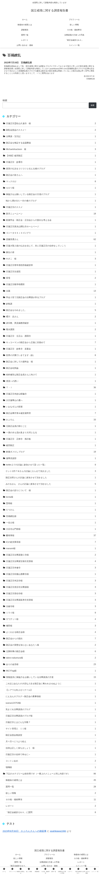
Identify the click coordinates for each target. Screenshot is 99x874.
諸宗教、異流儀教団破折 (51, 323)
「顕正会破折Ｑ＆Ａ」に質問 (51, 812)
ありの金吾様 (51, 664)
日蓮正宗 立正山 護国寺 (51, 336)
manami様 (51, 548)
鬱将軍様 (51, 535)
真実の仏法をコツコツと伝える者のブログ (51, 168)
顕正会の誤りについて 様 (51, 490)
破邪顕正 (51, 445)
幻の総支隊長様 (51, 542)
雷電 (51, 278)
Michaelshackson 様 (51, 149)
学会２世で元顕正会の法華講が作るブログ (51, 297)
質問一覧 (51, 786)
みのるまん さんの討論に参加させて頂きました (51, 484)
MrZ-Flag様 (51, 671)
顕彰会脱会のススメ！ (51, 130)
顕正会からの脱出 (51, 638)
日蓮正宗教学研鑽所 (51, 284)
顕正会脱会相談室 (51, 735)
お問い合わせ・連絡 (49, 866)
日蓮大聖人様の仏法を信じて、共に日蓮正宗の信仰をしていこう (51, 246)
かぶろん (51, 419)
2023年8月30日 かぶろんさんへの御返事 (24, 831)
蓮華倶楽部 (51, 458)
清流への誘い (51, 381)
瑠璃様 (51, 767)
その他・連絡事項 (51, 799)
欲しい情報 (51, 793)
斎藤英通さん (51, 239)
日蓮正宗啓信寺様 (51, 593)
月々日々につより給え (51, 741)
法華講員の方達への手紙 (49, 862)
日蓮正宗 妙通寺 (51, 162)
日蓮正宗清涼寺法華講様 (51, 587)
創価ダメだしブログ (51, 452)
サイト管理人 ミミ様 (51, 728)
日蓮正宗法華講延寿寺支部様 (51, 600)
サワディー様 (51, 619)
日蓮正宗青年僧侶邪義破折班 (51, 265)
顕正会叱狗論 (51, 368)
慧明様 (51, 503)
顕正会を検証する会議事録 (51, 143)
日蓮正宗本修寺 (51, 567)
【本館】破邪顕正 (51, 155)
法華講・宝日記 (51, 136)
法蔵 (51, 291)
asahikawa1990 (58, 831)
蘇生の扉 (51, 252)
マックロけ (51, 181)
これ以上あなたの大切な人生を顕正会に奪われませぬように (51, 683)
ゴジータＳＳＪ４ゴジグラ (51, 233)
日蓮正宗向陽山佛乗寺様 (51, 574)
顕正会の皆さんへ (51, 175)
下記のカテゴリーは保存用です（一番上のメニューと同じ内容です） (51, 773)
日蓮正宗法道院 (51, 271)
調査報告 (49, 858)
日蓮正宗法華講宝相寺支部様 (51, 561)
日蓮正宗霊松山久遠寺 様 (51, 123)
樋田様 (51, 625)
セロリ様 (51, 188)
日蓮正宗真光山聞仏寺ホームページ (51, 226)
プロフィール (49, 854)
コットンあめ (51, 761)
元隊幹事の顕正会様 (51, 651)
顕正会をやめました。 (51, 310)
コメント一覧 (81, 866)
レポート (51, 806)
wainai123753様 (51, 703)
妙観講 (51, 304)
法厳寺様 (51, 606)
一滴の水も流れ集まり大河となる (51, 432)
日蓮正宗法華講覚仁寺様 (51, 555)
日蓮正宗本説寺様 (51, 580)
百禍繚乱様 (51, 516)
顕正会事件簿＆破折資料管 (51, 413)
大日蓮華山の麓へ (51, 400)
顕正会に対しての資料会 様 (51, 361)
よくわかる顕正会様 (51, 632)
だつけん (51, 510)
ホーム (18, 854)
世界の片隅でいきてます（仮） (51, 355)
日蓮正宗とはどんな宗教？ (51, 722)
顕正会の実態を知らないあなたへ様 (51, 645)
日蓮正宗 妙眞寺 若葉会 (51, 349)
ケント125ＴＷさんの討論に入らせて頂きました (51, 471)
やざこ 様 (51, 258)
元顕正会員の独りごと (51, 426)
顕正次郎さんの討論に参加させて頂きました (51, 477)
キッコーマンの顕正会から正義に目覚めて (51, 342)
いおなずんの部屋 (51, 406)
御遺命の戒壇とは (51, 780)
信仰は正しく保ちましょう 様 (51, 748)
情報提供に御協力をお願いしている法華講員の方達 (51, 677)
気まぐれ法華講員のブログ (51, 709)
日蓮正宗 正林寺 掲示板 (51, 439)
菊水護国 (51, 329)
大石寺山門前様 (51, 529)
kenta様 (51, 497)
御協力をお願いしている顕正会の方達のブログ (51, 194)
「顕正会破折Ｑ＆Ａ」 (18, 866)
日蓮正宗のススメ (51, 207)
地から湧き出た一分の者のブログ (51, 200)
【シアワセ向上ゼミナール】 (51, 690)
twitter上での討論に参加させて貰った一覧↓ (51, 465)
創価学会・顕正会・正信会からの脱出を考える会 (51, 220)
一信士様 (51, 522)
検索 (5, 100)
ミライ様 (51, 613)
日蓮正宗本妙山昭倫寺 (51, 394)
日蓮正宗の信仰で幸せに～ (51, 754)
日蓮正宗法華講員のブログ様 (51, 716)
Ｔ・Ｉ (51, 387)
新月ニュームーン (51, 213)
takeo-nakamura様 (51, 658)
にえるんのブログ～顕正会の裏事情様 (51, 696)
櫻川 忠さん (51, 316)
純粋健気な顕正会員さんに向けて (51, 374)
